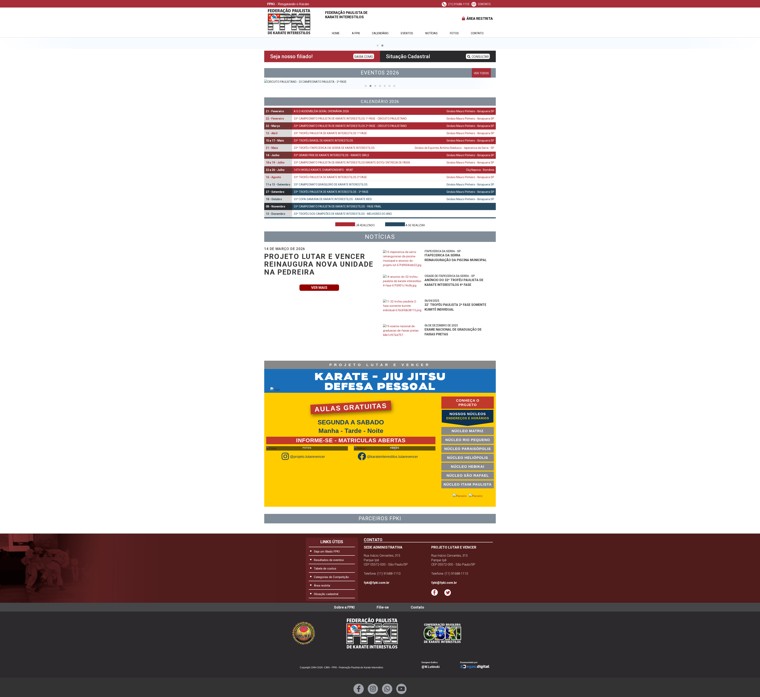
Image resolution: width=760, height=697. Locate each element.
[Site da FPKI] (372, 633)
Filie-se (383, 607)
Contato (477, 33)
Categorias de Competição (331, 577)
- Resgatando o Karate (288, 4)
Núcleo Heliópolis (467, 458)
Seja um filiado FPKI (327, 551)
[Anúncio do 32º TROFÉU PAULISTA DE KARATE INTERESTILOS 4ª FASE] (403, 285)
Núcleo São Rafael (467, 475)
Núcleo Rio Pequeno (467, 440)
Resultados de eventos (329, 560)
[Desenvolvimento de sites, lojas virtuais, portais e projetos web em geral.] (476, 667)
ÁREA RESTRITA (479, 18)
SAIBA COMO (363, 57)
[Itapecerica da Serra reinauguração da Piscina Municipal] (403, 261)
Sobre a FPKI (344, 607)
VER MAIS (319, 287)
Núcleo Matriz (468, 431)
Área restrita (322, 585)
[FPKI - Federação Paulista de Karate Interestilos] (445, 633)
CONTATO (484, 4)
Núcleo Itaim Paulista (468, 484)
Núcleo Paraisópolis (467, 449)
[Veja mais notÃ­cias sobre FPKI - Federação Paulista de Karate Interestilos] (435, 352)
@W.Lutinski (431, 667)
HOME (336, 33)
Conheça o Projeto (467, 402)
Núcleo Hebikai (467, 467)
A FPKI (356, 33)
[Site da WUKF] (306, 633)
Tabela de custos (325, 568)
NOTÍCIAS (431, 33)
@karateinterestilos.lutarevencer (392, 457)
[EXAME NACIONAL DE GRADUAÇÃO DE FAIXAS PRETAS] (403, 335)
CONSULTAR (480, 57)
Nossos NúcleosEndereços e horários (467, 416)
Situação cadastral (326, 594)
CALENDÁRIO (380, 33)
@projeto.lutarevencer (307, 457)
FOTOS (454, 33)
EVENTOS (407, 33)
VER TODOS (481, 73)
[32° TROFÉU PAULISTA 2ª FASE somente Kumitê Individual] (403, 310)
